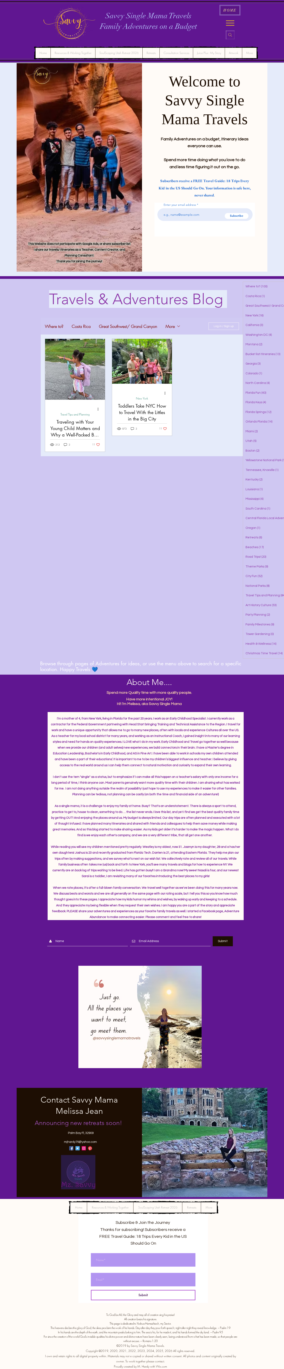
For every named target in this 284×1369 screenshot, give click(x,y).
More (170, 326)
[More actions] (99, 409)
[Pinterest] (90, 1148)
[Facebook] (71, 1148)
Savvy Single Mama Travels (148, 15)
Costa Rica (81, 326)
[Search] (230, 35)
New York (142, 398)
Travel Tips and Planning (75, 414)
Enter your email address (180, 204)
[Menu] (230, 23)
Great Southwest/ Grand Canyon (128, 326)
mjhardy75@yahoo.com (80, 1141)
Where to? (54, 326)
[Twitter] (77, 1148)
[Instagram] (84, 1148)
